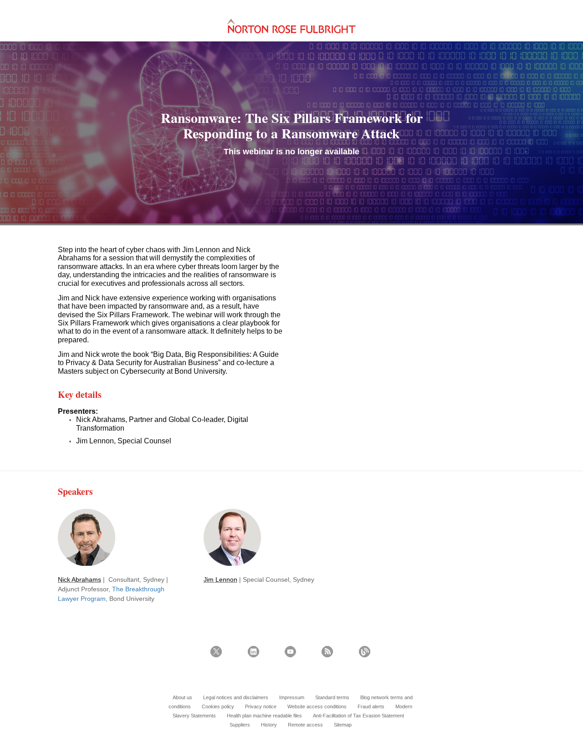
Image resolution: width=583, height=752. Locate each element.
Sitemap (343, 724)
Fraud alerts (371, 706)
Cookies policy (218, 706)
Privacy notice (260, 706)
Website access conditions (317, 706)
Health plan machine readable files (264, 715)
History (269, 724)
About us (182, 697)
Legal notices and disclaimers (235, 697)
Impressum (291, 697)
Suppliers (240, 724)
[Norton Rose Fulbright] (291, 26)
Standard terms (332, 697)
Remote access (305, 724)
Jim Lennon (220, 579)
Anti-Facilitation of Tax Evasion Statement (358, 715)
